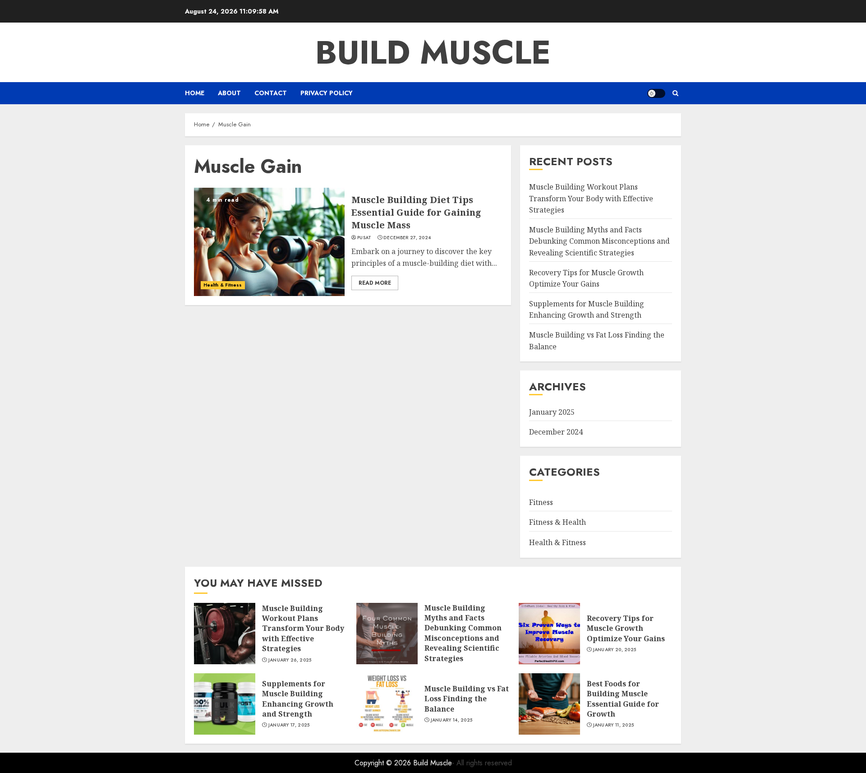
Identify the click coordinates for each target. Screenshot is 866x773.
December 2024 (556, 432)
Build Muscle (433, 52)
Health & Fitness (222, 285)
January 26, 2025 (290, 660)
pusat (364, 238)
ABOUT (229, 92)
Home (194, 92)
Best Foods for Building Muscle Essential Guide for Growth (623, 699)
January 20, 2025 (614, 650)
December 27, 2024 (407, 238)
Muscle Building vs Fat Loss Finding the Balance (466, 699)
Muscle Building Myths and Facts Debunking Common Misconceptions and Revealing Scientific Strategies (599, 241)
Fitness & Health (557, 522)
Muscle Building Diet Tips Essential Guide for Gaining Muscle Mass (416, 212)
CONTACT (270, 92)
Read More (375, 283)
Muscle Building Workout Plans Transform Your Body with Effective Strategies (591, 198)
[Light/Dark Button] (656, 93)
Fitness (541, 502)
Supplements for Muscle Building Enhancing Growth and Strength (586, 309)
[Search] (675, 93)
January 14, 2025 (452, 720)
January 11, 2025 (613, 725)
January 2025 (552, 412)
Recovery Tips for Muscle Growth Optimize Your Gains (626, 628)
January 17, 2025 (289, 725)
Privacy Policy (326, 92)
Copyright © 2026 (384, 763)
